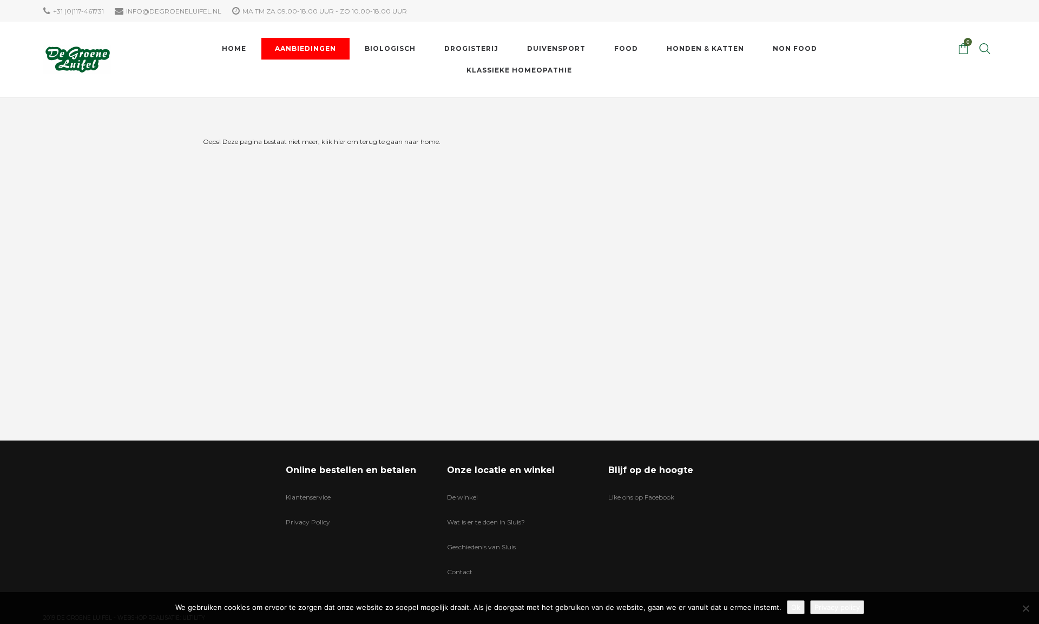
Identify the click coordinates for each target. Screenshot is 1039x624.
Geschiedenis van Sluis (481, 547)
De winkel (462, 497)
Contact (459, 572)
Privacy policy (837, 607)
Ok (795, 607)
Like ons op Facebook (641, 497)
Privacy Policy (308, 522)
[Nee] (1025, 608)
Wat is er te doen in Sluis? (486, 522)
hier (340, 141)
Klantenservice (308, 497)
